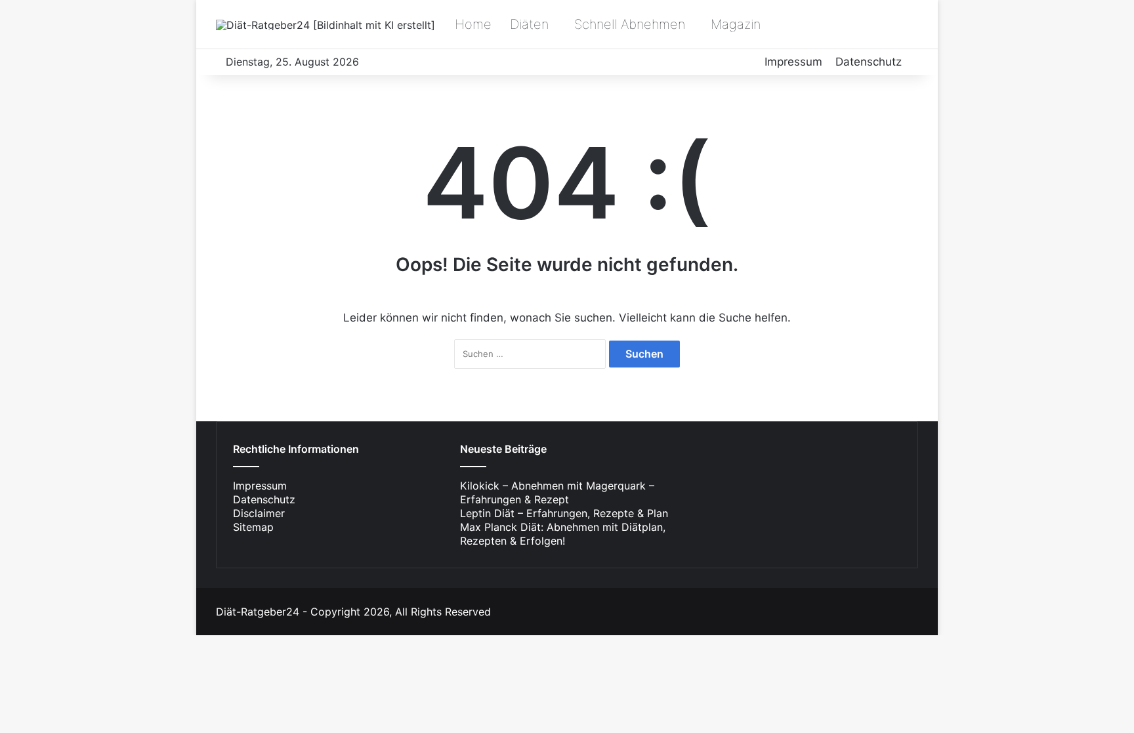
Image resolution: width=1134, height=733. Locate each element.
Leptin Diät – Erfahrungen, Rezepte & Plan (564, 513)
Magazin (736, 24)
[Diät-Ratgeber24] (325, 25)
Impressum (793, 61)
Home (473, 24)
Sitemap (253, 527)
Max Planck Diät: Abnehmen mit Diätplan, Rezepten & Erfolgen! (562, 533)
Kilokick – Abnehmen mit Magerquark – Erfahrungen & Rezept (557, 492)
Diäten (529, 24)
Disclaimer (259, 513)
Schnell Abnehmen (629, 24)
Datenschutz (868, 61)
